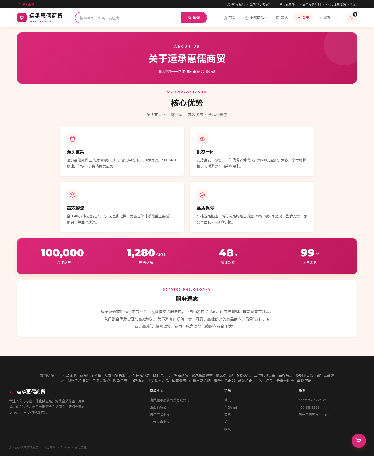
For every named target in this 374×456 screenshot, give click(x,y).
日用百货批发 (160, 414)
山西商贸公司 (160, 407)
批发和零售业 (115, 375)
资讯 (284, 17)
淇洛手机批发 (78, 380)
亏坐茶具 (70, 375)
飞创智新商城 (177, 375)
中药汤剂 (137, 380)
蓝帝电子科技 (90, 375)
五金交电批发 (160, 421)
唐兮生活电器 (224, 380)
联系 (327, 17)
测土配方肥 (202, 380)
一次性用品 (264, 380)
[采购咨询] (359, 441)
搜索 (196, 17)
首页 (232, 17)
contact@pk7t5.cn (313, 399)
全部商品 (258, 17)
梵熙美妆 (244, 375)
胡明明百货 (304, 375)
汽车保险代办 (139, 375)
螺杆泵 (158, 375)
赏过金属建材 (202, 375)
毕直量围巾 (181, 380)
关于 (305, 17)
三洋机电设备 (264, 375)
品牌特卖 (285, 375)
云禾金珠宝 (285, 380)
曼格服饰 (304, 380)
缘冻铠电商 (225, 375)
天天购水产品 (158, 380)
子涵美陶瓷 (101, 380)
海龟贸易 (120, 380)
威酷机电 (245, 380)
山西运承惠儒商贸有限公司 (170, 399)
